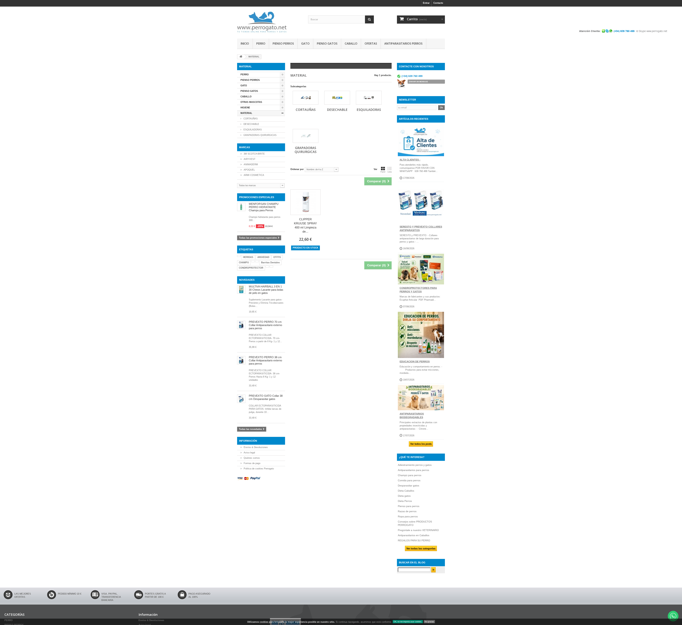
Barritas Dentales (270, 262)
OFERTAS (371, 43)
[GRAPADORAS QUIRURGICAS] (305, 136)
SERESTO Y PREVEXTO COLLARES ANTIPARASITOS (421, 228)
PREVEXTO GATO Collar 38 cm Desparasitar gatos (266, 397)
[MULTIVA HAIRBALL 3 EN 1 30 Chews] (241, 289)
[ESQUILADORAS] (369, 98)
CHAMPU (244, 262)
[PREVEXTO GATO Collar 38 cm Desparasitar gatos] (241, 399)
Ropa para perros (408, 516)
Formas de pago (251, 463)
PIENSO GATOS (327, 43)
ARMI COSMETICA (253, 175)
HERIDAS (248, 257)
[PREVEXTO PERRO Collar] (241, 360)
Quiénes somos (251, 458)
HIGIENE (245, 107)
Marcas (244, 147)
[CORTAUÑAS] (305, 98)
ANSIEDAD (263, 257)
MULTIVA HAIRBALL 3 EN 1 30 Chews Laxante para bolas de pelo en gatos (266, 289)
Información (248, 440)
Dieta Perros (405, 501)
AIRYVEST (249, 159)
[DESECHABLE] (337, 98)
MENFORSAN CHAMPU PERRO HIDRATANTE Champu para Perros (263, 207)
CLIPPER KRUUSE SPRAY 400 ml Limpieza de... (305, 225)
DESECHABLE (251, 124)
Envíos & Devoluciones (255, 447)
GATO (305, 43)
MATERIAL (246, 113)
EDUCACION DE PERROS (415, 361)
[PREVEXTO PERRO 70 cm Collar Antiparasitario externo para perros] (241, 325)
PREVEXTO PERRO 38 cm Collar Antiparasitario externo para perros (265, 360)
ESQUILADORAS (252, 129)
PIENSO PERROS (283, 43)
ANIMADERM (250, 164)
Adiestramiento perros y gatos (415, 465)
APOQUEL (249, 169)
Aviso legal (249, 452)
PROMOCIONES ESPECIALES (256, 197)
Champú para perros (409, 475)
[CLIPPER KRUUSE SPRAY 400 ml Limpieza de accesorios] (305, 202)
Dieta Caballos (406, 490)
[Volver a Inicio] (240, 57)
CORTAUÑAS (250, 118)
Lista (390, 172)
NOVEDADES (247, 279)
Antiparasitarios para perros (413, 470)
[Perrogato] (270, 21)
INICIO (245, 43)
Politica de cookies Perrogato (258, 468)
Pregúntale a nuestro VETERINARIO (418, 530)
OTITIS (277, 257)
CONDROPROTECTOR (251, 267)
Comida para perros (409, 480)
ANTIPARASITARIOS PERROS (403, 43)
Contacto (438, 3)
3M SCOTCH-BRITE (254, 153)
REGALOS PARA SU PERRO (414, 540)
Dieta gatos (404, 495)
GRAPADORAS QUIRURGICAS (260, 135)
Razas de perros (407, 511)
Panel (382, 172)
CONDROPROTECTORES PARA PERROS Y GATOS (418, 290)
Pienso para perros (408, 506)
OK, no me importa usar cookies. (408, 622)
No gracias (429, 622)
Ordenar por (297, 169)
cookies (264, 622)
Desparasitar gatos (408, 485)
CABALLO (351, 43)
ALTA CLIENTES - (410, 159)
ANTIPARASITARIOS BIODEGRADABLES (412, 415)
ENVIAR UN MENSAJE (418, 82)
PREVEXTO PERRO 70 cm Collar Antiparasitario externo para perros (265, 325)
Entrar (426, 3)
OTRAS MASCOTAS (251, 102)
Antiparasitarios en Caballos (413, 535)
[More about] (239, 256)
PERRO (260, 43)
